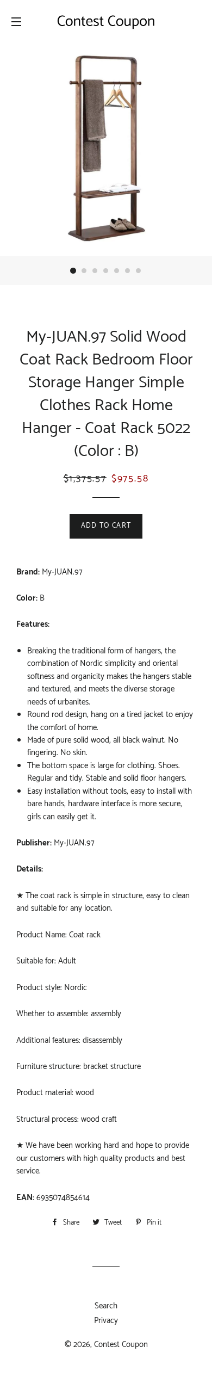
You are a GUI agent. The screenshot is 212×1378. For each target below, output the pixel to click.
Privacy (106, 1320)
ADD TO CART (106, 526)
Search (106, 1306)
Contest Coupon (121, 1344)
